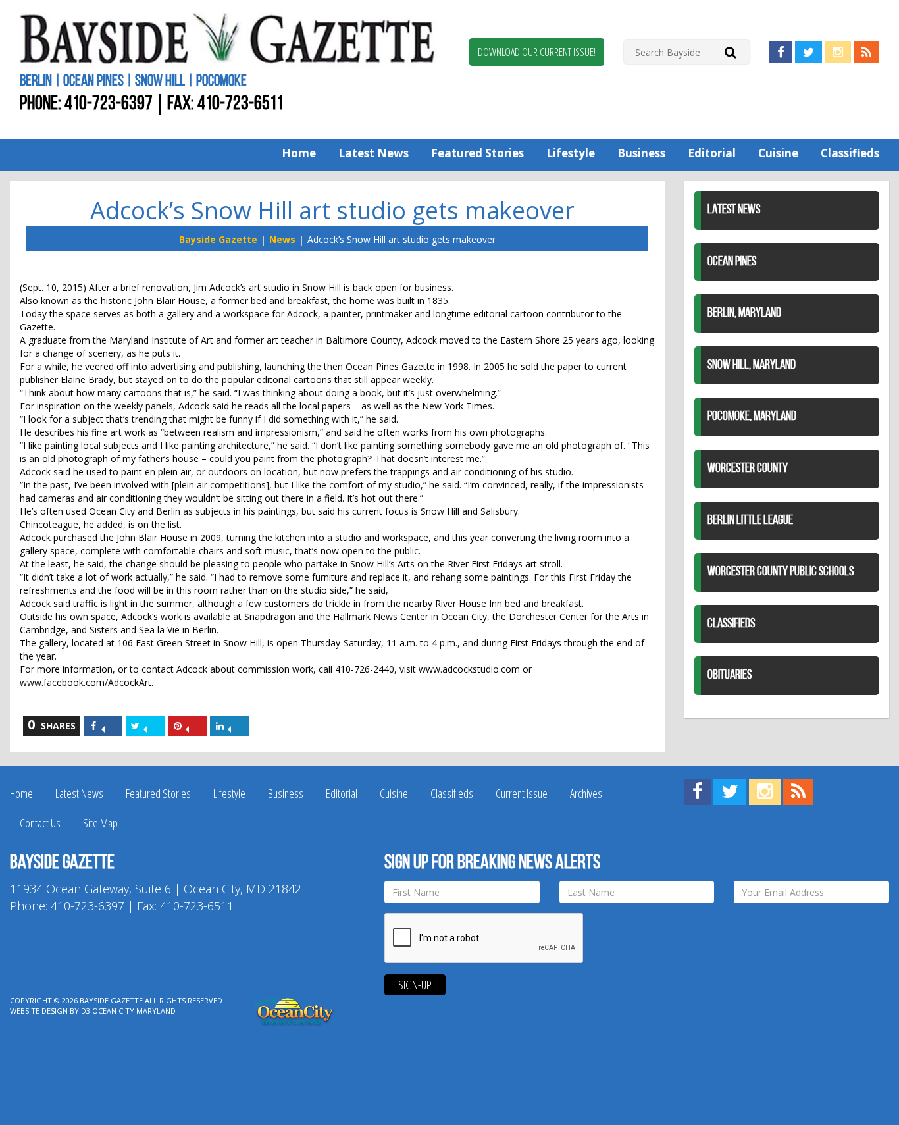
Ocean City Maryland (134, 1011)
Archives (586, 793)
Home (299, 153)
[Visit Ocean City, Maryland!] (295, 1010)
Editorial (712, 153)
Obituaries (729, 675)
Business (641, 153)
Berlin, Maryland (744, 313)
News (282, 239)
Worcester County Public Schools (780, 572)
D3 (85, 1011)
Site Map (100, 823)
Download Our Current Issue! (537, 52)
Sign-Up (415, 985)
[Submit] (730, 52)
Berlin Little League (750, 520)
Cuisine (778, 153)
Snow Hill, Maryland (751, 365)
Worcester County (747, 468)
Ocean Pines (731, 262)
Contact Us (40, 823)
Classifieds (850, 153)
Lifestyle (570, 153)
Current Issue (522, 793)
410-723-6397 (108, 104)
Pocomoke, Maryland (751, 416)
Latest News (373, 153)
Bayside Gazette (218, 239)
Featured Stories (477, 153)
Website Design (39, 1011)
